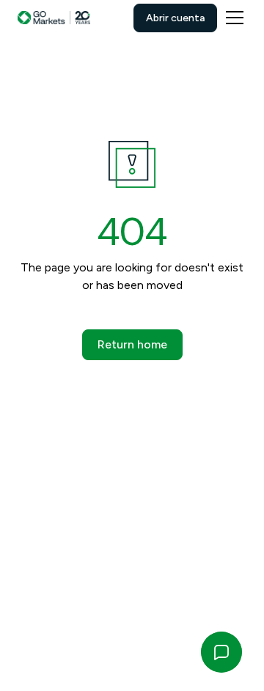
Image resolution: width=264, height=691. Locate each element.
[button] (231, 17)
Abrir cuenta (175, 18)
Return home (132, 344)
